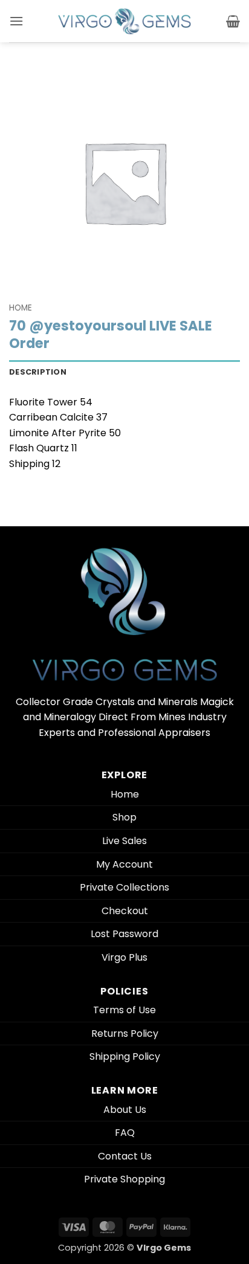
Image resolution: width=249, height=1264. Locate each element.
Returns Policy (124, 1033)
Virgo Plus (124, 957)
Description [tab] (37, 372)
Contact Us (125, 1156)
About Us (124, 1110)
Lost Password (124, 934)
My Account (124, 864)
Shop (124, 817)
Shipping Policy (124, 1056)
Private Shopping (124, 1179)
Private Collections (124, 887)
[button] (16, 21)
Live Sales (124, 841)
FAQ (125, 1133)
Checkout (125, 911)
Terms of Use (124, 1010)
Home (20, 308)
